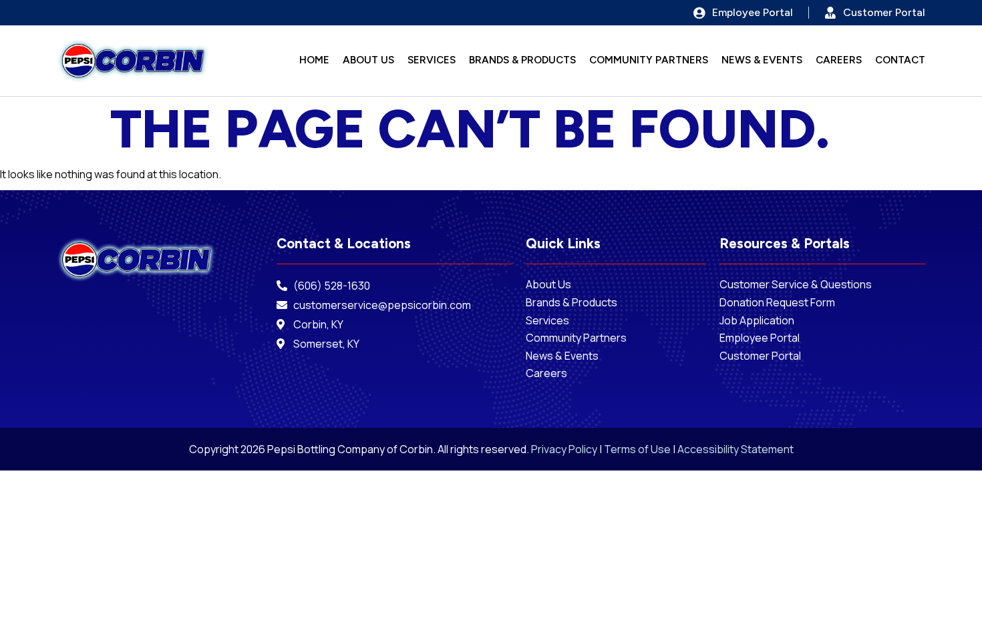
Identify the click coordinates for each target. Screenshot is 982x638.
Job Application (756, 321)
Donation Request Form (778, 303)
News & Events (761, 60)
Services (431, 60)
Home (314, 60)
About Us (368, 60)
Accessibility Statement (735, 449)
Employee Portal (760, 338)
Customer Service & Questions (795, 285)
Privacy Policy (564, 449)
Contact (900, 60)
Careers (839, 60)
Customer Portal (760, 356)
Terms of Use (637, 449)
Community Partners (648, 60)
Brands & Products (522, 60)
